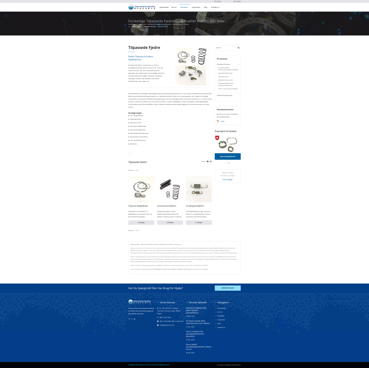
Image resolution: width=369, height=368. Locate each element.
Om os (174, 7)
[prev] (129, 153)
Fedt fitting (186, 269)
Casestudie (196, 7)
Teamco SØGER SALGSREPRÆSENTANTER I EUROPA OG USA (198, 346)
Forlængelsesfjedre (195, 206)
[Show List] (210, 161)
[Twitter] (131, 319)
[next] (209, 153)
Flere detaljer (228, 180)
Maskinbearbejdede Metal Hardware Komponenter (225, 84)
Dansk (238, 1)
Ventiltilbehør (180, 269)
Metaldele (184, 7)
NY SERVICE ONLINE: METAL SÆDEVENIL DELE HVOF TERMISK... (198, 322)
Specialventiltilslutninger (225, 73)
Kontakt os (215, 7)
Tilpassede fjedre (162, 26)
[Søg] (215, 1)
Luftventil (164, 269)
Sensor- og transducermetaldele (227, 89)
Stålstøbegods (157, 269)
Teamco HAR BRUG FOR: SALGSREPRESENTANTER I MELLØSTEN (195, 334)
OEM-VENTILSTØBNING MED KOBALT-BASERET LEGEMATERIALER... (196, 310)
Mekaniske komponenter (225, 80)
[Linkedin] (134, 319)
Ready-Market (236, 365)
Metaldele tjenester (150, 26)
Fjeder (168, 269)
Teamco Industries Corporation (148, 365)
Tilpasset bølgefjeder (138, 206)
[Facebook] (129, 319)
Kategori (139, 26)
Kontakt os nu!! (228, 288)
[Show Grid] (207, 161)
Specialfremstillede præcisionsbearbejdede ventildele (228, 69)
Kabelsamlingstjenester (224, 95)
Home (133, 26)
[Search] (239, 47)
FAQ (205, 7)
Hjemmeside (164, 7)
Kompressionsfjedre (166, 206)
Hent (222, 121)
